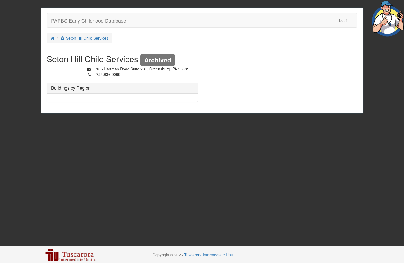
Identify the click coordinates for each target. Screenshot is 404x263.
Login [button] (344, 20)
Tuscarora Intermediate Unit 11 (211, 254)
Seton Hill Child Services (86, 38)
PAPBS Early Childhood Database (88, 20)
